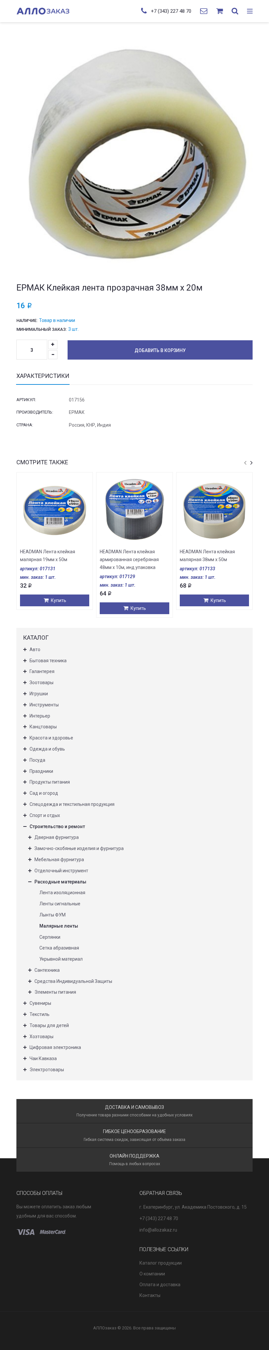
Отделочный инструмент (61, 870)
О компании (152, 1273)
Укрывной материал (61, 959)
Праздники (41, 771)
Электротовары (47, 1069)
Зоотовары (41, 682)
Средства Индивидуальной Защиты (73, 981)
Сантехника (47, 970)
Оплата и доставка (159, 1284)
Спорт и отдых (45, 815)
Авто (35, 649)
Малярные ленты (58, 926)
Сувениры (40, 1003)
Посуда (37, 760)
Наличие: (26, 320)
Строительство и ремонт (57, 826)
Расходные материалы (60, 881)
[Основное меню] (250, 11)
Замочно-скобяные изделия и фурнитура (79, 848)
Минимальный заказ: (41, 329)
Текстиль (40, 1014)
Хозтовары (41, 1036)
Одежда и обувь (47, 749)
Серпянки (49, 937)
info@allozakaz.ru (158, 1230)
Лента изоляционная (62, 892)
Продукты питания (50, 782)
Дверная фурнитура (56, 837)
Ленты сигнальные (59, 903)
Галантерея (42, 671)
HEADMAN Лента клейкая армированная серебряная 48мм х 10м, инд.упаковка (129, 559)
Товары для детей (49, 1025)
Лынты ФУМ (52, 914)
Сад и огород (44, 793)
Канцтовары (43, 726)
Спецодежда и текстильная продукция (72, 804)
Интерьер (40, 716)
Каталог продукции (160, 1263)
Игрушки (39, 693)
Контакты (149, 1295)
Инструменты (44, 704)
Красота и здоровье (51, 737)
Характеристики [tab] (42, 376)
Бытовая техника (48, 660)
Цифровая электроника (55, 1047)
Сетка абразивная (59, 947)
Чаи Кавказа (43, 1058)
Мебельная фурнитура (59, 859)
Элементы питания (55, 992)
